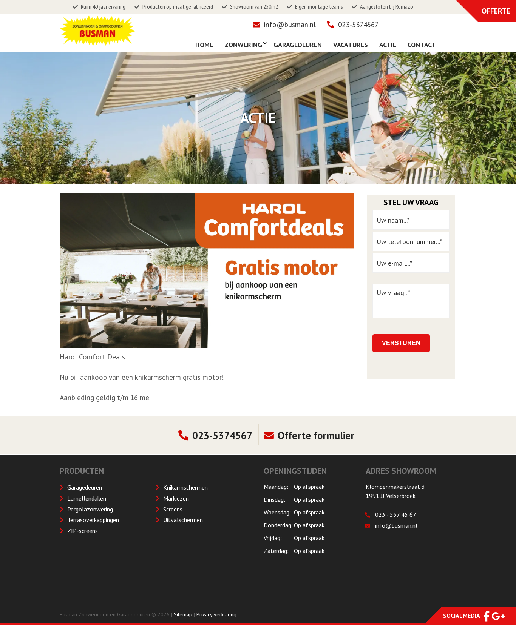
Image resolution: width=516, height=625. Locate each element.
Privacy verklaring (216, 614)
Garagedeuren (84, 487)
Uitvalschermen (183, 520)
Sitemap (183, 614)
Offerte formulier (316, 435)
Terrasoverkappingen (93, 520)
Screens (172, 509)
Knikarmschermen (185, 487)
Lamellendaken (86, 498)
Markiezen (176, 498)
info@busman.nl (290, 24)
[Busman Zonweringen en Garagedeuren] (97, 41)
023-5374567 (358, 24)
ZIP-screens (82, 530)
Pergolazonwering (90, 509)
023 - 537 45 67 (395, 514)
